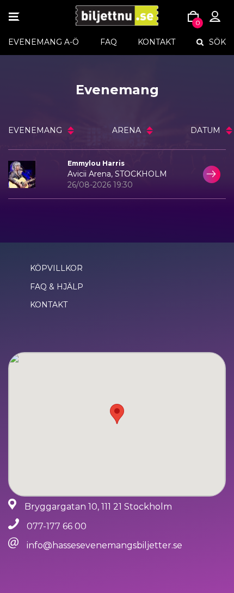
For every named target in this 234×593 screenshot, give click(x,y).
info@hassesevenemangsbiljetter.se (104, 545)
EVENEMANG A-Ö (43, 42)
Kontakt (156, 42)
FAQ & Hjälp (56, 287)
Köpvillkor (56, 268)
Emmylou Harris (96, 163)
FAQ (108, 42)
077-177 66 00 (57, 526)
